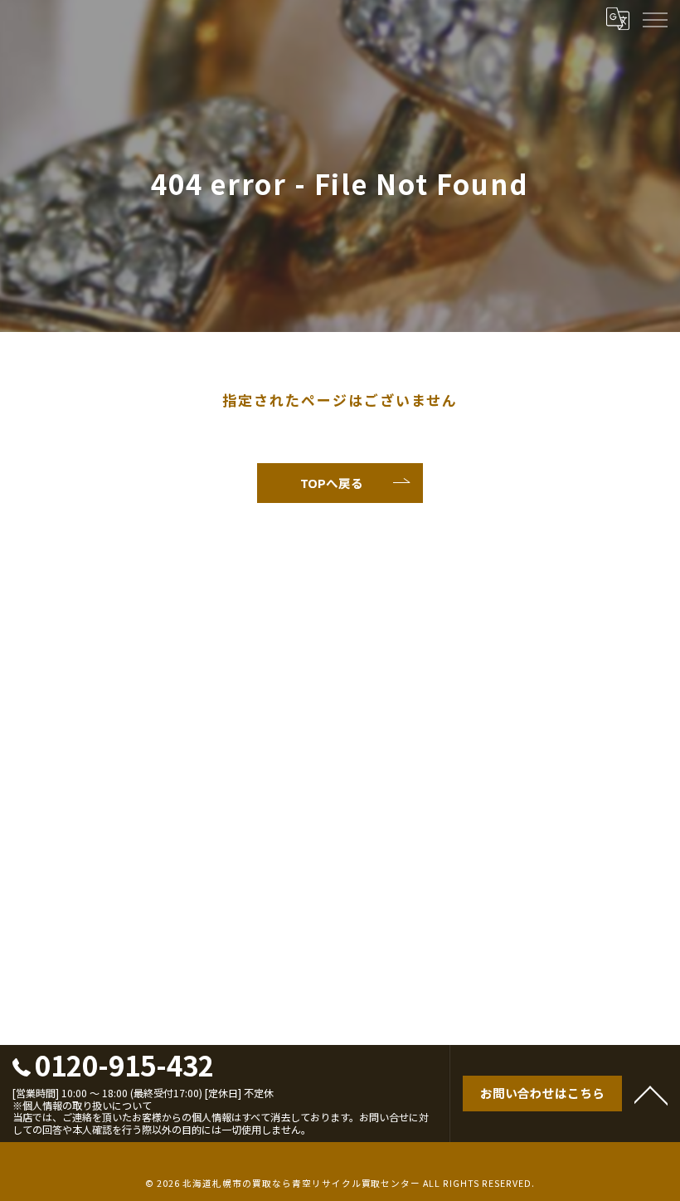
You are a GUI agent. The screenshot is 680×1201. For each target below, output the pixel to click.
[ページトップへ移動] (651, 1094)
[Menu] (654, 18)
